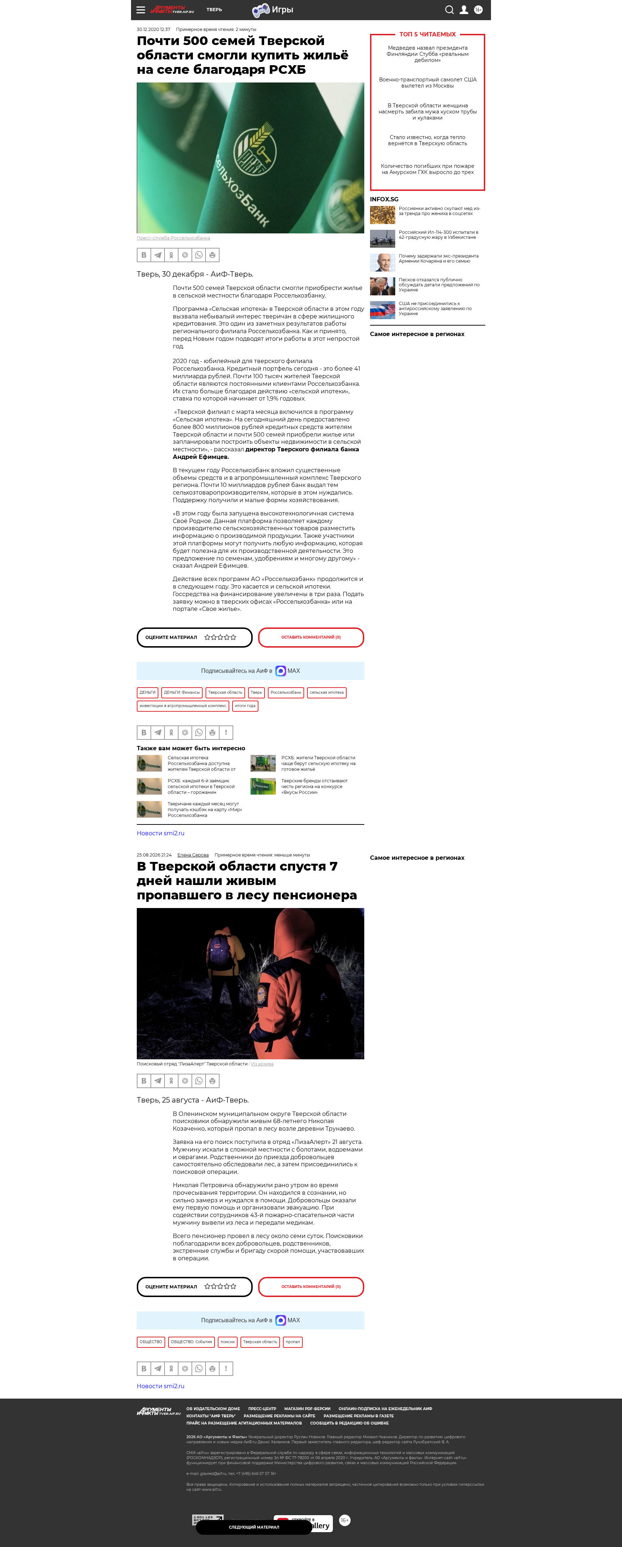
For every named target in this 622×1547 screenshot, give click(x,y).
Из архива (262, 1064)
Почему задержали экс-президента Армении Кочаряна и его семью (439, 259)
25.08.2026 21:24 (154, 855)
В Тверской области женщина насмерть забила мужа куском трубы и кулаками (428, 112)
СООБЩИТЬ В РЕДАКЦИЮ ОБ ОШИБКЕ (349, 1423)
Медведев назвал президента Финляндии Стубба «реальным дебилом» (428, 54)
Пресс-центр (262, 1409)
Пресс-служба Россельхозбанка (173, 238)
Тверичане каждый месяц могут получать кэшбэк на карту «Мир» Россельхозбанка (205, 809)
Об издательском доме (213, 1409)
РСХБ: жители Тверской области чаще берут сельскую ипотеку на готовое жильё (318, 763)
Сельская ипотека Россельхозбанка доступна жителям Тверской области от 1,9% (186, 766)
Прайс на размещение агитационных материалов (244, 1423)
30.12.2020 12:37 (153, 29)
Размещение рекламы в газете (359, 1416)
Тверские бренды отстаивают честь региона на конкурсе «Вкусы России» (314, 786)
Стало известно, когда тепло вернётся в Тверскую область (427, 140)
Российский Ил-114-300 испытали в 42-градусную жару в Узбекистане (438, 235)
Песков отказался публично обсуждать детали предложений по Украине (439, 284)
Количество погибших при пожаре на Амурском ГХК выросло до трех (427, 169)
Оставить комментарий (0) (311, 637)
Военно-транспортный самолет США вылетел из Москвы (428, 83)
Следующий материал (254, 1527)
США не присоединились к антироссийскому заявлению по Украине (435, 308)
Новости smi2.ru (161, 833)
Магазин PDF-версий (307, 1409)
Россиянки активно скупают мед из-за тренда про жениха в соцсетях (440, 211)
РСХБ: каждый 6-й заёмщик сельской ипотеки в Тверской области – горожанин (201, 786)
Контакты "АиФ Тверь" (210, 1416)
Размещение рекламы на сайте (279, 1416)
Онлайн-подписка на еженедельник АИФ (385, 1409)
